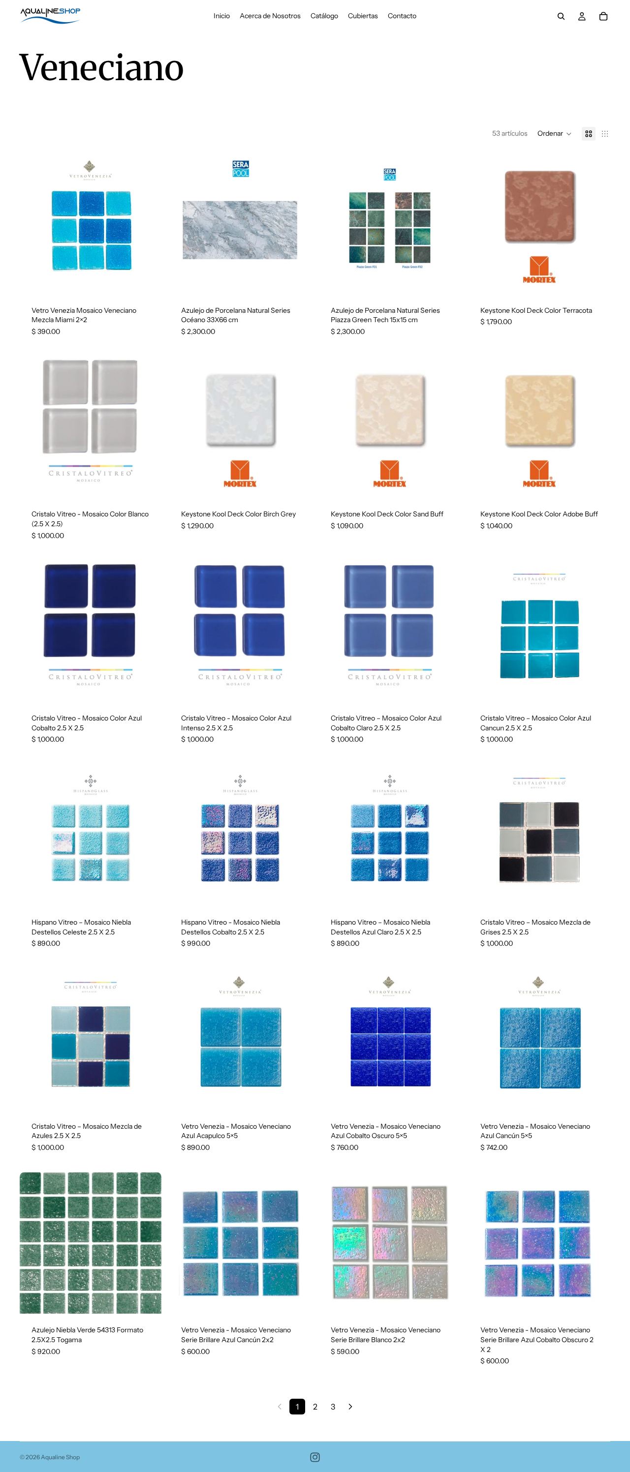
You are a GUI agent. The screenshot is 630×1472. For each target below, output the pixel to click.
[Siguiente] (350, 1406)
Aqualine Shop (60, 1457)
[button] (554, 134)
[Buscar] (561, 16)
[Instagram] (315, 1457)
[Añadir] (146, 279)
